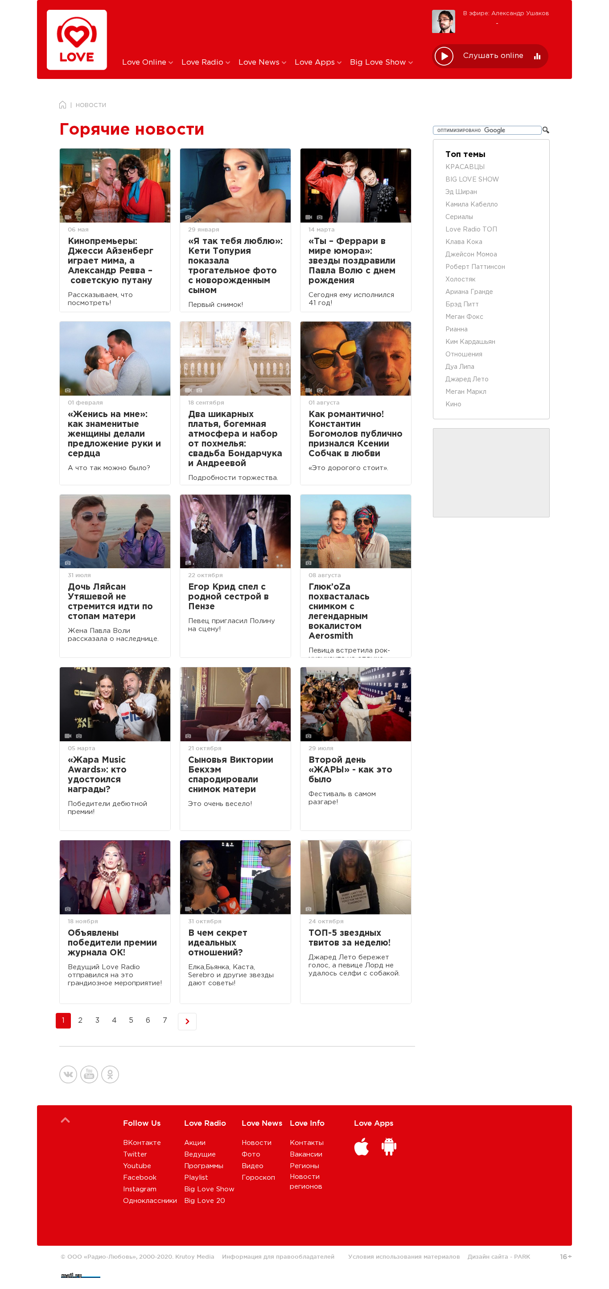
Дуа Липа (459, 367)
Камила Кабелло (471, 204)
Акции (195, 1143)
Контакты (307, 1143)
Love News (260, 62)
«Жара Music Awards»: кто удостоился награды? (97, 774)
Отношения (463, 354)
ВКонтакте (142, 1143)
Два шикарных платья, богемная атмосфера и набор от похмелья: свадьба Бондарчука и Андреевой (235, 439)
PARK (522, 1256)
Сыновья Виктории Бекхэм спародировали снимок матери (230, 774)
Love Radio (203, 62)
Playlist (196, 1178)
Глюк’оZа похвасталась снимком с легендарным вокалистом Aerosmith (339, 611)
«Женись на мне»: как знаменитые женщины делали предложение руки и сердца (114, 434)
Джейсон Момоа (471, 254)
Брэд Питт (462, 304)
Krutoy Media (194, 1256)
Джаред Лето (467, 379)
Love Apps (316, 62)
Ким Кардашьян (470, 342)
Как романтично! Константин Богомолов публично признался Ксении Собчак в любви (356, 434)
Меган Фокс (464, 317)
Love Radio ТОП (471, 229)
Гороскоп (258, 1178)
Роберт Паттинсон (475, 267)
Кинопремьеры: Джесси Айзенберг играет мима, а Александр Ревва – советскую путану (110, 261)
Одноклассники (150, 1201)
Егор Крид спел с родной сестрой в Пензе (228, 597)
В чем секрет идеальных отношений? (217, 943)
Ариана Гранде (469, 292)
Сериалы (459, 217)
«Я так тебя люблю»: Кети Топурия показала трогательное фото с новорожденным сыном (235, 266)
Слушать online (493, 56)
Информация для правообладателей (278, 1256)
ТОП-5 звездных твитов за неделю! (350, 938)
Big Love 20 (204, 1201)
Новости (257, 1143)
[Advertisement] (270, 28)
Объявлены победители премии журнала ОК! (112, 943)
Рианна (456, 329)
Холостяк (460, 279)
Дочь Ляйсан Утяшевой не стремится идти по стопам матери (110, 601)
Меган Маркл (465, 392)
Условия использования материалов (404, 1256)
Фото (251, 1154)
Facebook (139, 1178)
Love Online (145, 62)
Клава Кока (463, 242)
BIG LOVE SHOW (472, 179)
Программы (203, 1166)
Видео (252, 1166)
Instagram (139, 1189)
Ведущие (200, 1154)
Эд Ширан (461, 192)
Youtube (137, 1166)
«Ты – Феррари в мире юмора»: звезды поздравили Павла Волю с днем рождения (352, 261)
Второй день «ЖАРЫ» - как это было (350, 770)
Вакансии (306, 1154)
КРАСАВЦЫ (465, 167)
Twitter (135, 1154)
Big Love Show (379, 62)
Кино (453, 404)
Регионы (304, 1166)
